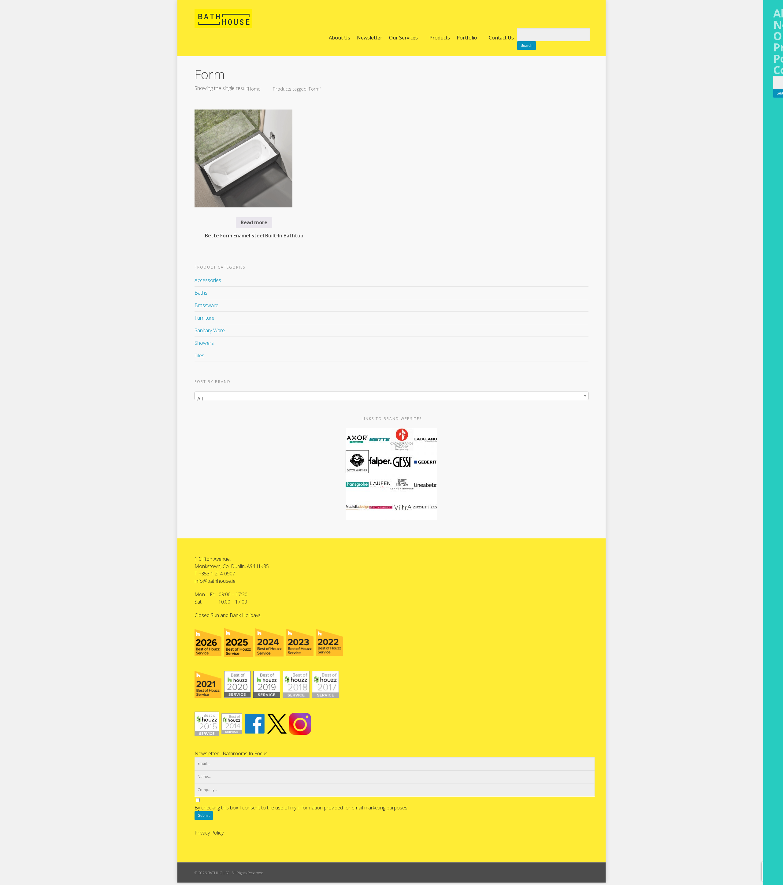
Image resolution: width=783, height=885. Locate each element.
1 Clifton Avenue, (213, 559)
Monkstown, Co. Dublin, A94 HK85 (232, 566)
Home (254, 89)
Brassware (206, 305)
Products (439, 37)
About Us (339, 37)
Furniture (204, 317)
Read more (254, 222)
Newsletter (369, 37)
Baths (201, 292)
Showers (204, 343)
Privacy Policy (209, 832)
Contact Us (501, 37)
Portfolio (467, 37)
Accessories (208, 280)
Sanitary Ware (210, 330)
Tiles (199, 355)
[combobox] (391, 396)
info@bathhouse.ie (215, 581)
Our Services (403, 37)
